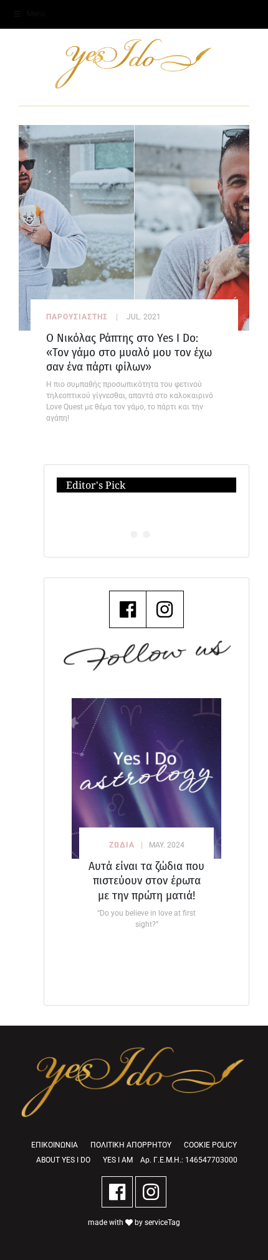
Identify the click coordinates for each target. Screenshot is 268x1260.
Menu (36, 13)
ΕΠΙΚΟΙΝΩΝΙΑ (54, 1145)
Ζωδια (122, 845)
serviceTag (162, 1222)
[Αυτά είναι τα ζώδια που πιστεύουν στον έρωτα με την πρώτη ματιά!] (146, 778)
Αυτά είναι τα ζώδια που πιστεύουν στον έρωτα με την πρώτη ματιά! (146, 880)
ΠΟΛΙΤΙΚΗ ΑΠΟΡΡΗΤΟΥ (130, 1145)
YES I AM (118, 1160)
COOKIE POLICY (210, 1145)
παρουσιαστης (77, 316)
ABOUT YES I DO (63, 1160)
